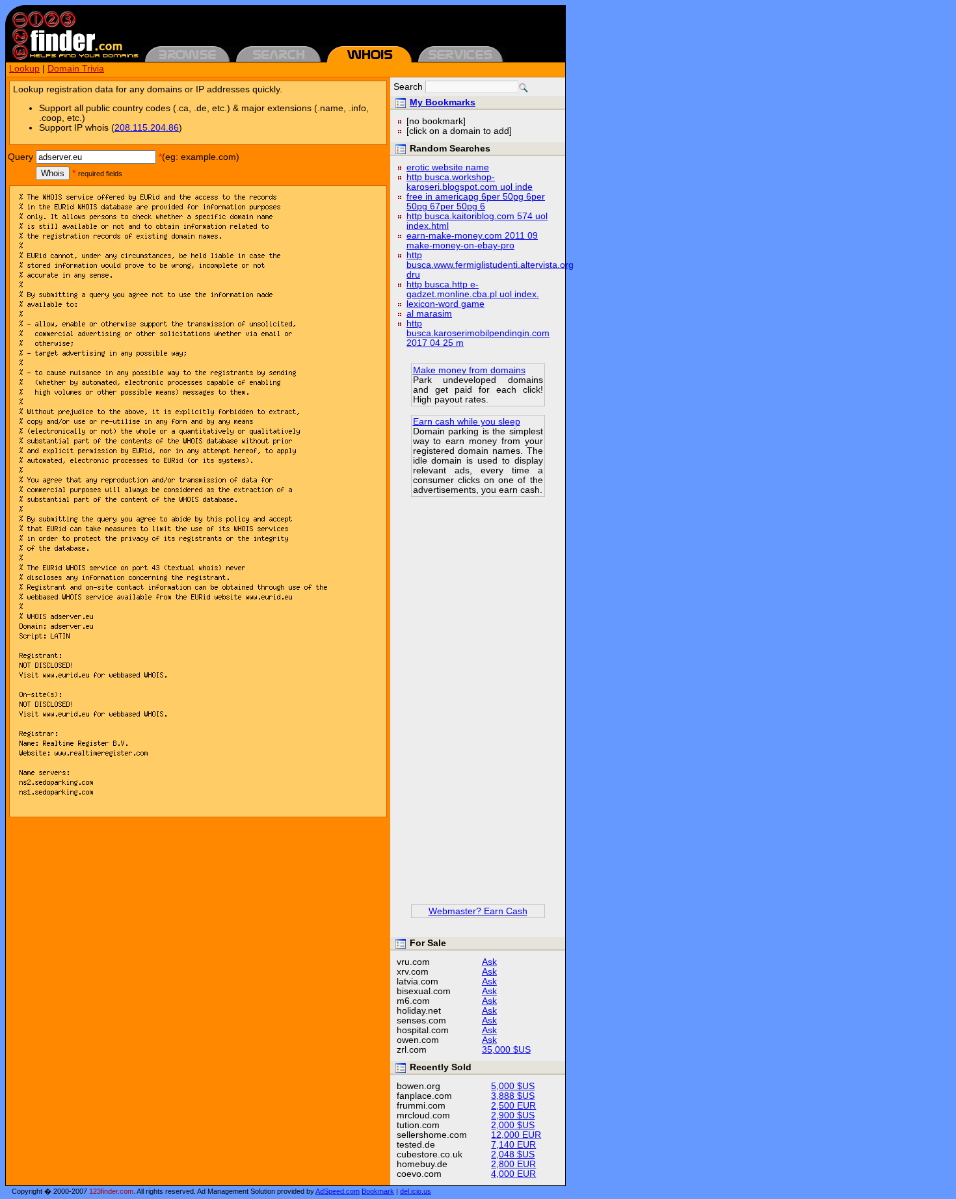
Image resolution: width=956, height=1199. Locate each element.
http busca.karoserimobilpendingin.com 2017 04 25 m (478, 333)
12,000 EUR (516, 1135)
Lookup (24, 68)
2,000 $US (513, 1125)
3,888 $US (513, 1096)
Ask (489, 962)
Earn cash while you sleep (466, 422)
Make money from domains (469, 370)
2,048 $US (513, 1154)
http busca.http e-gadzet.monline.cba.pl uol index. (472, 289)
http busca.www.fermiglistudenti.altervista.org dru (490, 265)
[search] (523, 88)
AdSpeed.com (337, 1191)
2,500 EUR (513, 1106)
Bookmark (378, 1191)
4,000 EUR (513, 1174)
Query (20, 157)
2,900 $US (513, 1115)
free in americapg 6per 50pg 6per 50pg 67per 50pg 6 (475, 201)
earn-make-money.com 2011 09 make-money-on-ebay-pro (472, 240)
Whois (52, 173)
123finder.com (111, 1191)
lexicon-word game (445, 304)
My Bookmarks (442, 102)
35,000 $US (506, 1050)
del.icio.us (415, 1191)
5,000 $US (513, 1086)
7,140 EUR (513, 1145)
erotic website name (447, 167)
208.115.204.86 (146, 128)
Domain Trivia (75, 68)
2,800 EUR (513, 1164)
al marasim (429, 314)
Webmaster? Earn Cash (478, 911)
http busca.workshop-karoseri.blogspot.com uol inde (469, 182)
